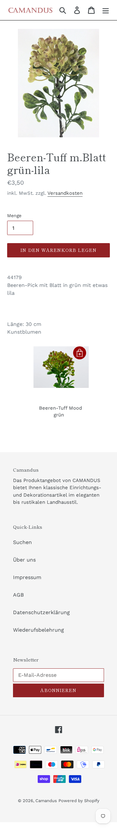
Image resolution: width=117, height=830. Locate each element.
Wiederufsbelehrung (38, 630)
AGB (18, 595)
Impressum (27, 577)
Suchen (22, 542)
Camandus (46, 800)
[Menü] (105, 10)
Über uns (24, 560)
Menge (14, 215)
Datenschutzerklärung (41, 612)
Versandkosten (65, 193)
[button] (79, 352)
